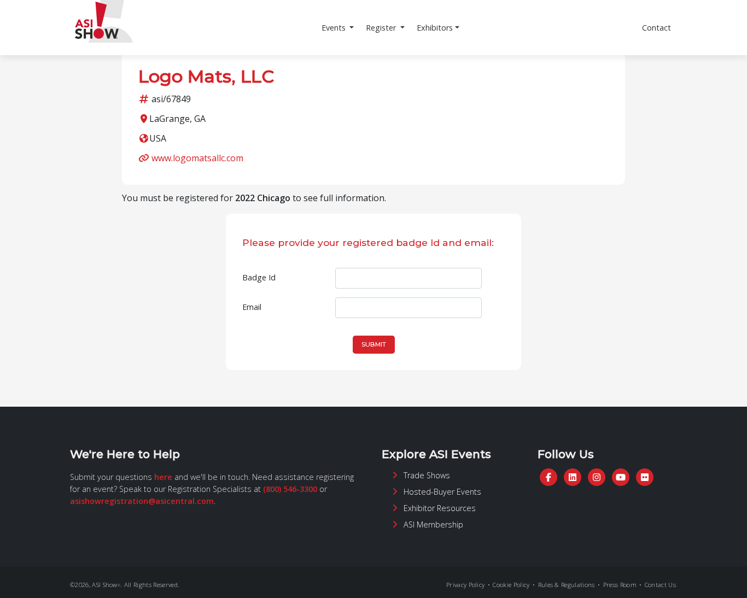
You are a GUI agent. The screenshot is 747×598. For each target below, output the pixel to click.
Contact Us (660, 585)
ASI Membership (433, 524)
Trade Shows (427, 475)
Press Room (620, 585)
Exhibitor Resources (440, 508)
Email (251, 307)
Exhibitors (435, 27)
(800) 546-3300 (290, 489)
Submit (373, 344)
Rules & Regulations (566, 585)
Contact (656, 27)
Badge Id (259, 277)
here (163, 477)
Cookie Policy (511, 585)
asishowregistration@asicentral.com (142, 501)
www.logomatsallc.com (197, 158)
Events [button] (335, 27)
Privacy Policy (465, 585)
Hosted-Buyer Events (442, 491)
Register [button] (382, 27)
